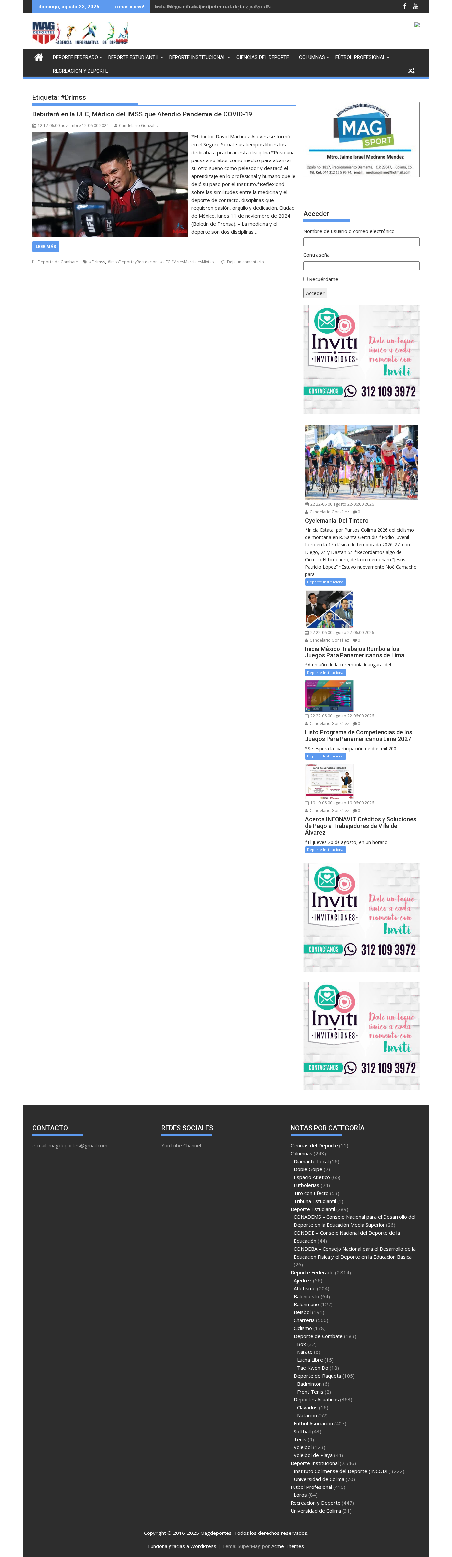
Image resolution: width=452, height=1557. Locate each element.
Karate (305, 1352)
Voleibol (303, 1447)
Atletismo (305, 1288)
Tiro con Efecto (311, 1193)
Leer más (46, 246)
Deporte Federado (75, 57)
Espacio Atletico (312, 1177)
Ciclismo (303, 1328)
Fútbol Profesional (360, 57)
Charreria (304, 1320)
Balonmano (306, 1304)
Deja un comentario (245, 262)
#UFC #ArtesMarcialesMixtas (187, 262)
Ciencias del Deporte (262, 57)
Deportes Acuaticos (316, 1399)
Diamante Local (311, 1161)
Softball (302, 1431)
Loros (300, 1494)
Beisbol (302, 1312)
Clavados (307, 1407)
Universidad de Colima (319, 1479)
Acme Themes (287, 1546)
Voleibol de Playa (313, 1455)
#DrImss (97, 262)
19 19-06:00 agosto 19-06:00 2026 (341, 803)
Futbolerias (306, 1185)
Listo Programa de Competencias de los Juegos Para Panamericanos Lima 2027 (246, 6)
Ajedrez (303, 1280)
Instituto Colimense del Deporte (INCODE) (342, 1471)
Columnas (312, 57)
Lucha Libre (310, 1359)
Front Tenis (310, 1391)
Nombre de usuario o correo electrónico (349, 231)
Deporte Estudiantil (133, 57)
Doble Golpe (308, 1169)
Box (301, 1344)
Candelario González (138, 125)
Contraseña (316, 255)
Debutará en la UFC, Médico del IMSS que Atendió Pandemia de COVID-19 (142, 114)
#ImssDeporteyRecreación (133, 262)
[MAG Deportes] (39, 56)
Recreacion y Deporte (80, 71)
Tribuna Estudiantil (315, 1201)
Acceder (315, 293)
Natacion (307, 1415)
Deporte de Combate (58, 262)
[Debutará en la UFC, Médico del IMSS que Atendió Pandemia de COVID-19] (110, 136)
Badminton (309, 1383)
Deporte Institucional (197, 57)
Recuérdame (323, 279)
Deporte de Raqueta (317, 1375)
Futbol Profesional (311, 1487)
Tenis (300, 1439)
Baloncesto (306, 1296)
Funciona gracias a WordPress (182, 1546)
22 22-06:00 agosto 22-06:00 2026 (341, 504)
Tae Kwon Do (312, 1367)
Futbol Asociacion (313, 1423)
